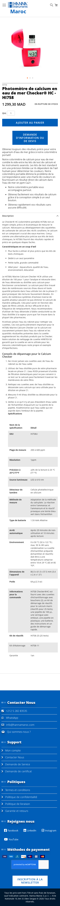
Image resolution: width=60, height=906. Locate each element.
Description (8, 215)
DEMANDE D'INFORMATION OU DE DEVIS (30, 138)
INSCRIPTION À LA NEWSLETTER (30, 881)
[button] (27, 78)
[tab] (30, 216)
